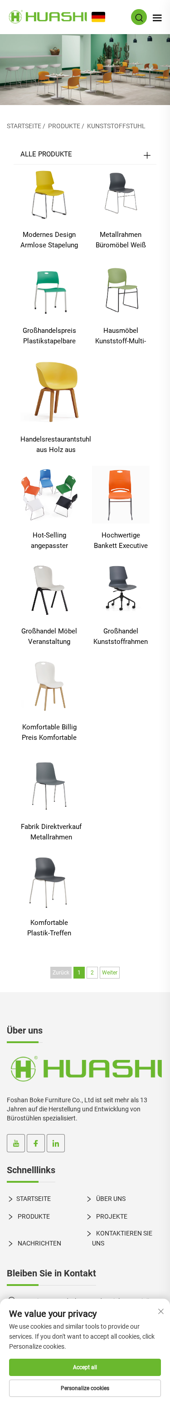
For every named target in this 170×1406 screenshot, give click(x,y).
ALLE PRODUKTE (46, 154)
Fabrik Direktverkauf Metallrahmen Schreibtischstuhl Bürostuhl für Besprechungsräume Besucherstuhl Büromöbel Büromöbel (51, 833)
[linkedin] (56, 1143)
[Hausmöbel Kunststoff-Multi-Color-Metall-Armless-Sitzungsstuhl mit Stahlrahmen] (121, 289)
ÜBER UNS (110, 1198)
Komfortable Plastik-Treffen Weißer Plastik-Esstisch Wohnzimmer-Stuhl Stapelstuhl (49, 929)
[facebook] (36, 1143)
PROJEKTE (111, 1216)
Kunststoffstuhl (116, 126)
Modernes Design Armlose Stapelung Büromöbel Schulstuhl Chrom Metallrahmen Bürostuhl (49, 241)
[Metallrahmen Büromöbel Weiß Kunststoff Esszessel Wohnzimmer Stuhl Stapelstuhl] (121, 193)
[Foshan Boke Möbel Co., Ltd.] (47, 16)
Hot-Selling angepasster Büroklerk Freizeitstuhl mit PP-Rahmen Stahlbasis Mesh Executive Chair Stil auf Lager (49, 541)
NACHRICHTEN (38, 1243)
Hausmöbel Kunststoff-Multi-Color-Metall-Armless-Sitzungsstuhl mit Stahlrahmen (120, 336)
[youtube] (16, 1143)
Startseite (24, 126)
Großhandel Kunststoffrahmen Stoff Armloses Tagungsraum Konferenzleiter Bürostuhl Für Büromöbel (120, 637)
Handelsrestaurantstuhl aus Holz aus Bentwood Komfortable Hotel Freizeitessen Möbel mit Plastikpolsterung (55, 445)
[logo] (85, 1069)
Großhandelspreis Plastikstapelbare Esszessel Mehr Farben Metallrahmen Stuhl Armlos (49, 336)
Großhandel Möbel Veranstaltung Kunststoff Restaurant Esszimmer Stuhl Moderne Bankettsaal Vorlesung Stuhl (49, 637)
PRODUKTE (64, 126)
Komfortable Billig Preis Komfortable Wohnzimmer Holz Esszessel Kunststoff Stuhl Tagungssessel (49, 733)
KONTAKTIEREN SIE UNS (122, 1238)
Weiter (109, 972)
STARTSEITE (33, 1198)
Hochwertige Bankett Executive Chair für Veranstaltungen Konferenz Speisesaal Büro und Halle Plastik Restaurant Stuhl (121, 541)
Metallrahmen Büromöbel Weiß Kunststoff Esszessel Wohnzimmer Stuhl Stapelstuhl (120, 241)
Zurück (61, 972)
